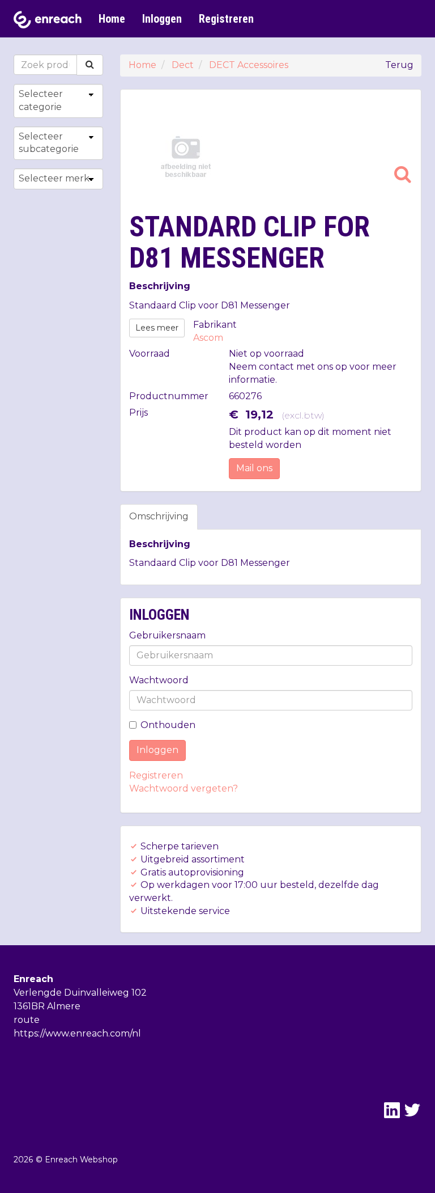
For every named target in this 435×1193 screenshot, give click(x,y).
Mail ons (254, 468)
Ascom (208, 337)
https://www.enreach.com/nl (77, 1033)
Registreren (226, 19)
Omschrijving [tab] (159, 516)
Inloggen (162, 19)
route (27, 1019)
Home (112, 19)
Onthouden (167, 725)
